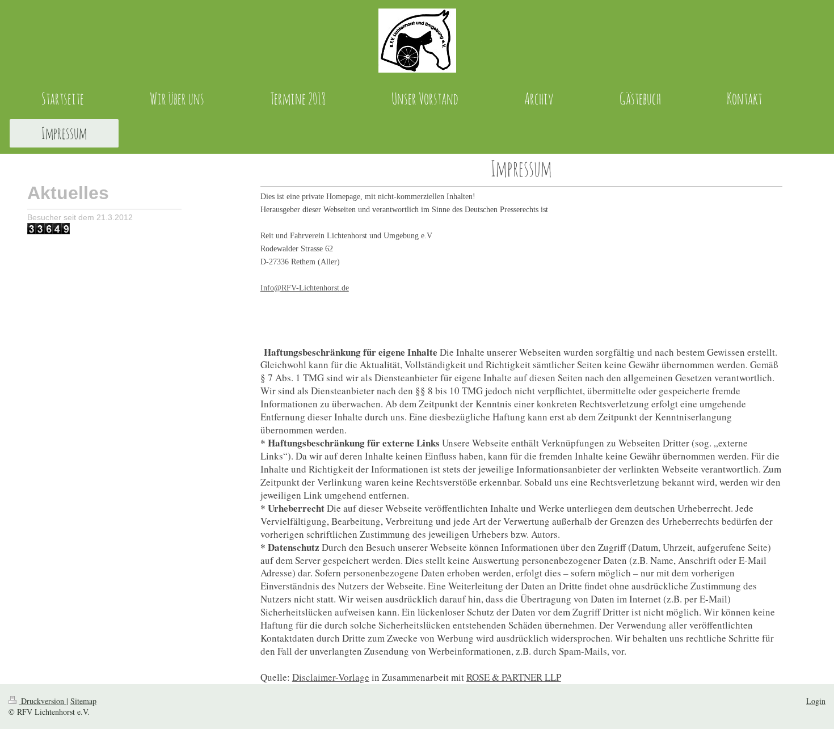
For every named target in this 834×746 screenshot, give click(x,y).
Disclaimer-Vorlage (330, 677)
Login (815, 701)
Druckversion (42, 701)
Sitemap (83, 701)
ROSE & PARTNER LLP (513, 677)
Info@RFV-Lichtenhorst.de (304, 288)
